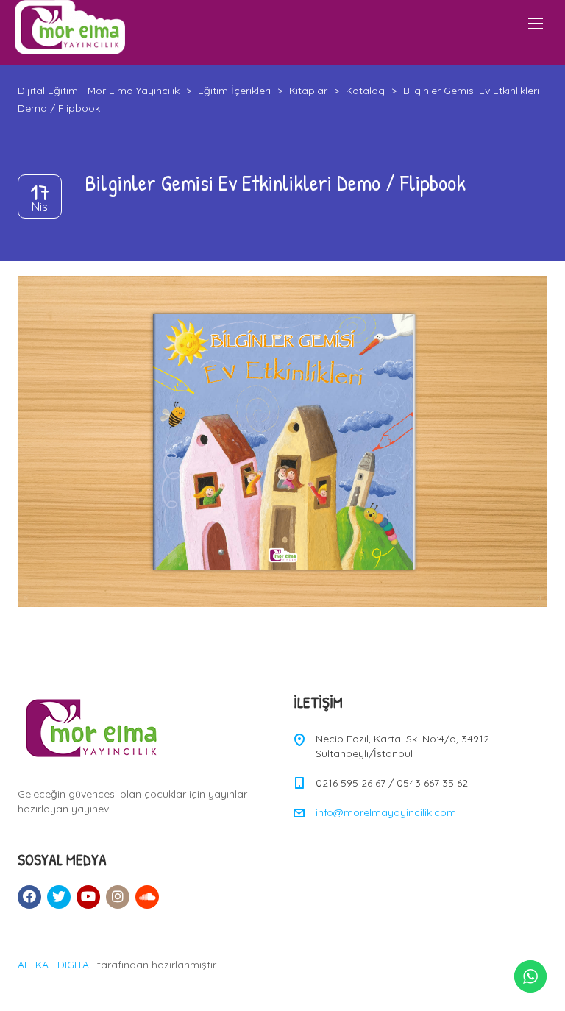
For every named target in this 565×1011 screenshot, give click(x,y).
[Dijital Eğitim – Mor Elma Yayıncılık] (70, 27)
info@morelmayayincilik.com (386, 812)
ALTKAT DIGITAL (56, 964)
